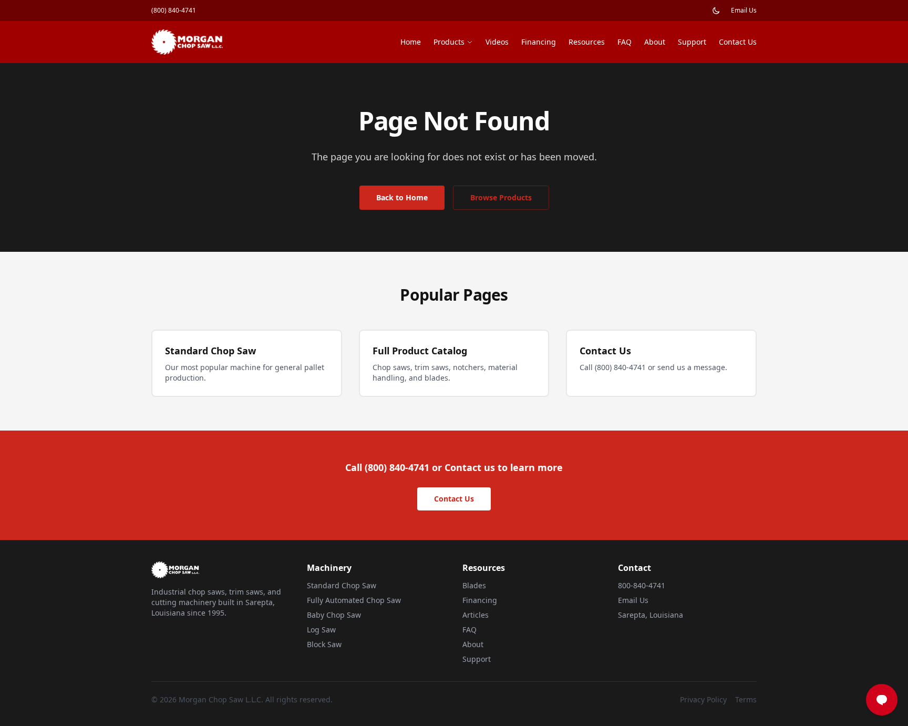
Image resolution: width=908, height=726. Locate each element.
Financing (538, 42)
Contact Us (738, 42)
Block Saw (324, 644)
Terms (746, 699)
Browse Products (501, 197)
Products (449, 42)
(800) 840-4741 (173, 10)
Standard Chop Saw (341, 585)
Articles (475, 615)
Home (410, 42)
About (654, 42)
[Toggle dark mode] (716, 10)
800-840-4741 (641, 585)
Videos (497, 42)
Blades (474, 585)
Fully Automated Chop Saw (354, 600)
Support (692, 42)
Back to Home (402, 197)
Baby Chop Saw (334, 615)
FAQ (624, 42)
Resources (587, 42)
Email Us (744, 10)
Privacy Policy (703, 699)
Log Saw (321, 630)
